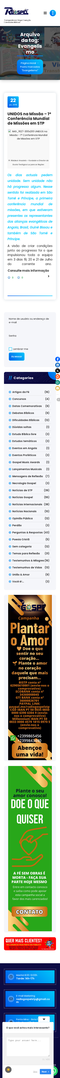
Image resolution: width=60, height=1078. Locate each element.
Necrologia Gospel (24, 483)
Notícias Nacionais (24, 511)
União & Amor (21, 574)
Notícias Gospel (22, 497)
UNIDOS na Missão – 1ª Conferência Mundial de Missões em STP (29, 118)
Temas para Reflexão (26, 553)
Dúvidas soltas (21, 427)
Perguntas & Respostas (27, 532)
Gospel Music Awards (26, 462)
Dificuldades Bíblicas (25, 420)
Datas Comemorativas (27, 406)
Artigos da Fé (20, 392)
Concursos (19, 399)
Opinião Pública (22, 518)
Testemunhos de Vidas (27, 567)
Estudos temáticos (24, 441)
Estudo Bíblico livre (24, 434)
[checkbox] (8, 1069)
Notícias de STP (22, 490)
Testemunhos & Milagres (28, 560)
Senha (12, 335)
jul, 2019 (13, 102)
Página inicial (28, 63)
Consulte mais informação (28, 270)
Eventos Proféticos (24, 455)
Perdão (17, 525)
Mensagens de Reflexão (27, 476)
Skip (35, 1071)
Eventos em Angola (24, 448)
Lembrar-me (20, 349)
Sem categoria (22, 546)
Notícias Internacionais (27, 504)
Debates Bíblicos (23, 413)
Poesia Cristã (20, 539)
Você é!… (18, 581)
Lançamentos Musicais (27, 469)
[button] (57, 359)
